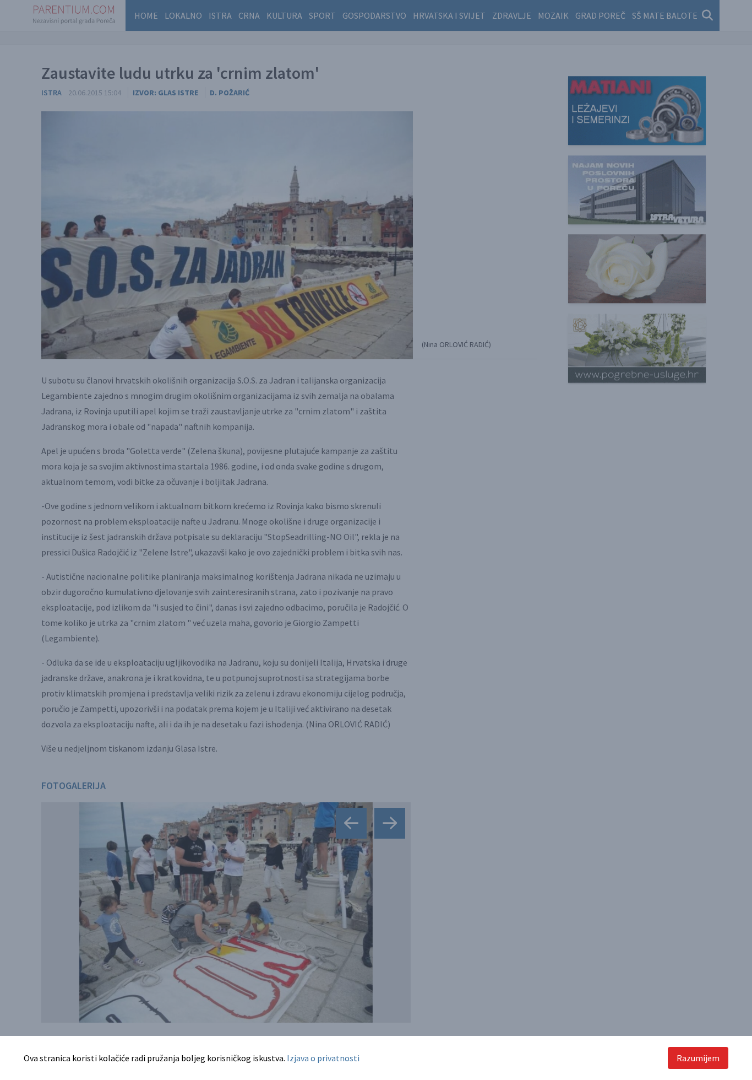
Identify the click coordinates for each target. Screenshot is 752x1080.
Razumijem (698, 1057)
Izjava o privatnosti (323, 1057)
